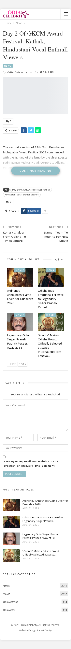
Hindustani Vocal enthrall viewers (22, 194)
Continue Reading (35, 170)
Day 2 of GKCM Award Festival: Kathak (31, 189)
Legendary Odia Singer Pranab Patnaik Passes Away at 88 (40, 536)
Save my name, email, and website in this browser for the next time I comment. (31, 464)
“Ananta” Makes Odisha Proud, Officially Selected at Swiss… (41, 552)
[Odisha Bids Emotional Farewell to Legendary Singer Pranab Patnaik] (51, 277)
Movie (20, 270)
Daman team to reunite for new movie (56, 236)
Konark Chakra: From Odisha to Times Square (14, 236)
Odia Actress (10, 602)
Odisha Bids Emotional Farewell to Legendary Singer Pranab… (42, 519)
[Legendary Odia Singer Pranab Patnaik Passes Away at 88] (20, 322)
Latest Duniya (44, 630)
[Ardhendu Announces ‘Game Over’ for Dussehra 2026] (20, 277)
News (8, 65)
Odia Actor (9, 610)
